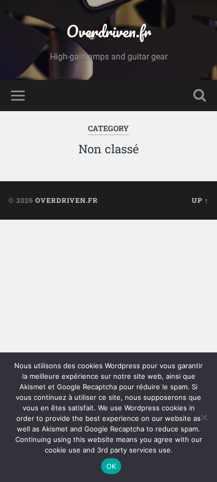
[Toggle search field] (199, 95)
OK (111, 466)
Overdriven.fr (108, 31)
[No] (204, 417)
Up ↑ (200, 200)
